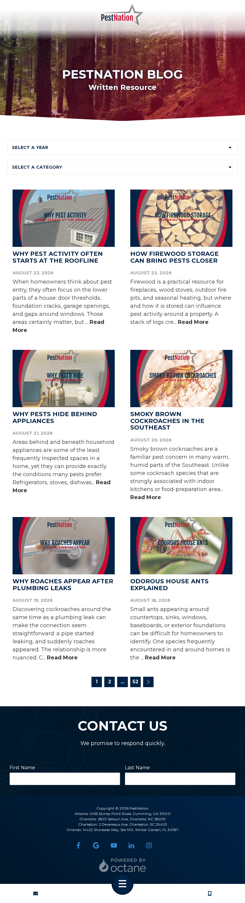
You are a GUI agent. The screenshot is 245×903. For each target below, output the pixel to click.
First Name (22, 767)
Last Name (137, 767)
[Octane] (122, 865)
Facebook (78, 845)
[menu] (122, 883)
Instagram (149, 845)
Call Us (210, 893)
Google (96, 845)
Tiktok (166, 845)
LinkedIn (131, 845)
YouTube (113, 845)
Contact (35, 893)
